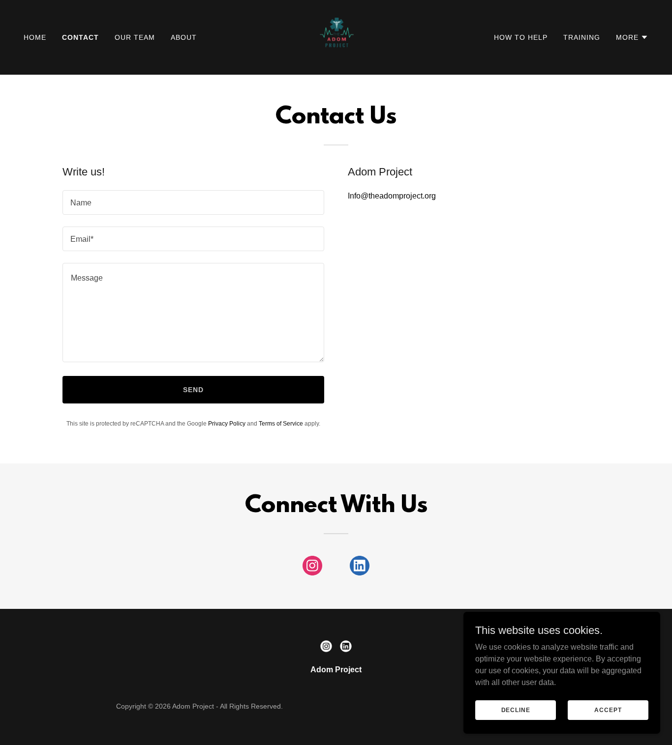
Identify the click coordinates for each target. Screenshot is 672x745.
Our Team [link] (135, 37)
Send (193, 390)
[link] (336, 36)
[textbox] (193, 202)
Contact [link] (80, 37)
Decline (515, 709)
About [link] (184, 37)
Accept (607, 709)
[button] (632, 37)
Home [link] (35, 37)
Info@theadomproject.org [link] (392, 196)
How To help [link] (521, 37)
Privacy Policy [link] (226, 423)
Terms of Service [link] (281, 423)
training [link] (581, 37)
